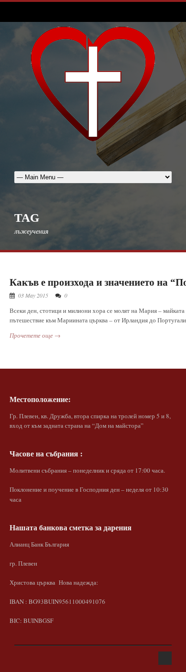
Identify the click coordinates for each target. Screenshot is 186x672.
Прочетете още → (35, 335)
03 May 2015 (33, 295)
